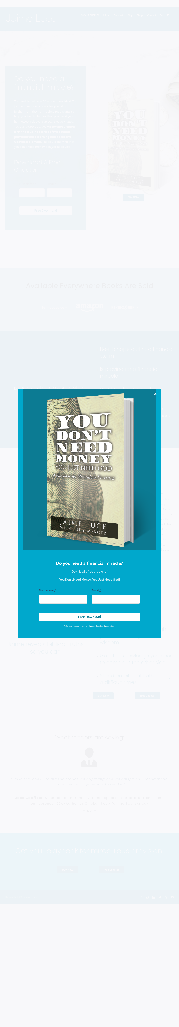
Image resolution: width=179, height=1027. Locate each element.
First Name (47, 590)
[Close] (155, 394)
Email (96, 590)
